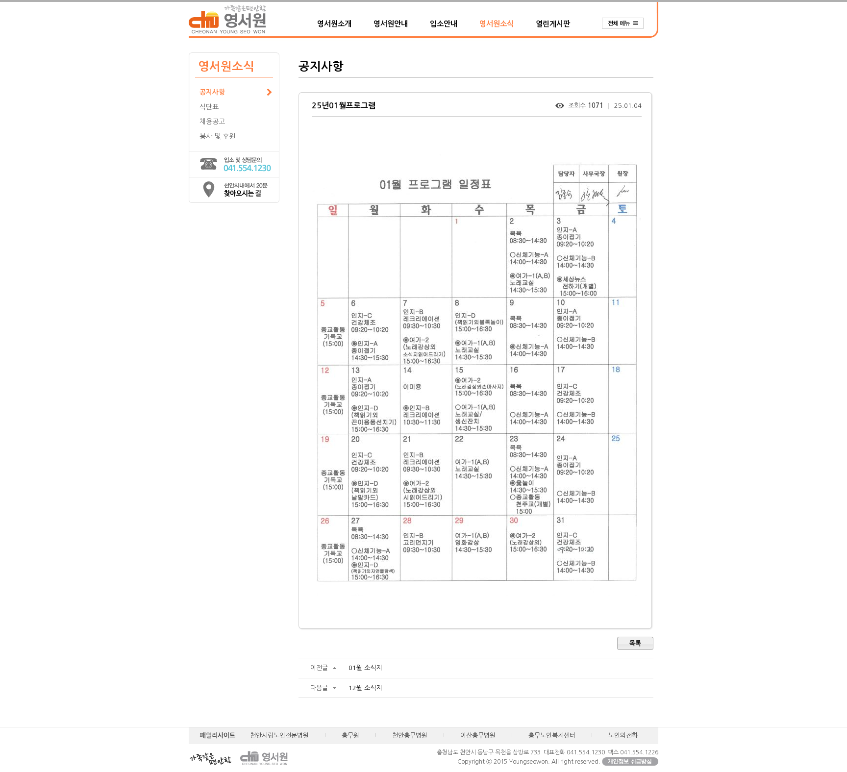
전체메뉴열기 (627, 23)
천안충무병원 (409, 735)
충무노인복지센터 (551, 735)
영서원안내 (391, 23)
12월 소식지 (365, 688)
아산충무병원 (478, 735)
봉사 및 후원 (217, 136)
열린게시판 (553, 23)
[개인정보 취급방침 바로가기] (630, 762)
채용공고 (212, 121)
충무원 (350, 735)
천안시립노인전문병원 (279, 735)
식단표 (209, 106)
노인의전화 (623, 735)
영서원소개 (334, 23)
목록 (635, 643)
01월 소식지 (365, 668)
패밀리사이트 (217, 735)
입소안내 (443, 23)
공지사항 (212, 92)
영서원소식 (496, 23)
